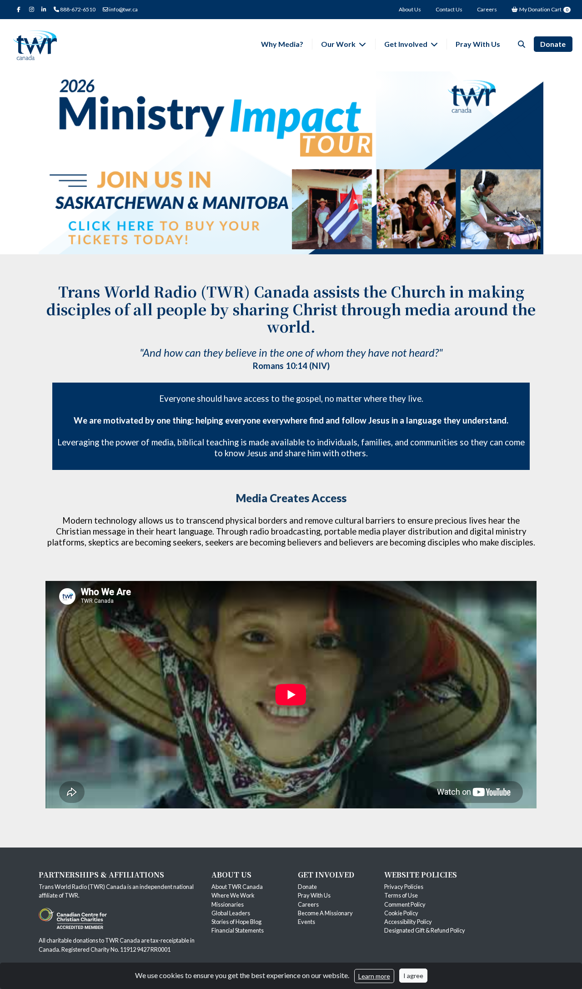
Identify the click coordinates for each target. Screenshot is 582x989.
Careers (487, 9)
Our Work (339, 44)
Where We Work (233, 895)
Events (306, 921)
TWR (71, 895)
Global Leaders (230, 913)
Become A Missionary (325, 913)
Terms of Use (401, 895)
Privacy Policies (403, 886)
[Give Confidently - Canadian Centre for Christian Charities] (73, 917)
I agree (413, 975)
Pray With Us (478, 44)
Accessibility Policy (408, 921)
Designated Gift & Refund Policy (424, 930)
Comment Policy (405, 904)
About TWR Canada (237, 886)
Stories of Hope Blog (236, 921)
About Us (410, 9)
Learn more (374, 976)
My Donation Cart (543, 9)
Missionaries (228, 904)
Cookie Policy (401, 913)
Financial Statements (237, 930)
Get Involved (406, 44)
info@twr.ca (123, 9)
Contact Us (449, 9)
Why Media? (282, 44)
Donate (553, 44)
